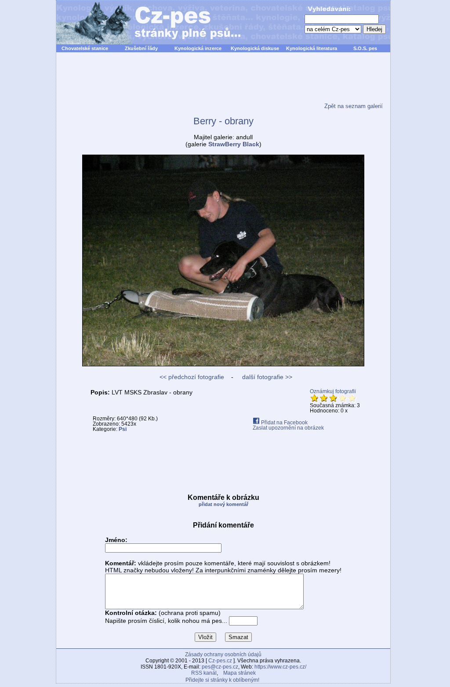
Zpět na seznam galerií (353, 106)
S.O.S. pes (365, 48)
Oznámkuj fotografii (333, 391)
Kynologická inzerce (197, 48)
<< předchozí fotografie (192, 376)
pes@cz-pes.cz (220, 667)
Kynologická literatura (311, 48)
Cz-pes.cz (220, 661)
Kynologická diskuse (255, 48)
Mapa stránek (239, 673)
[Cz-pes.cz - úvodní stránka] (144, 22)
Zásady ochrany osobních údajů (223, 654)
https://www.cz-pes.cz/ (280, 667)
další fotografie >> (266, 376)
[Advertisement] (223, 83)
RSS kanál (204, 673)
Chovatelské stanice (85, 48)
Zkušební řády (141, 48)
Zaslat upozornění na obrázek (288, 427)
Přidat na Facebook (284, 422)
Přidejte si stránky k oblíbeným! (222, 680)
